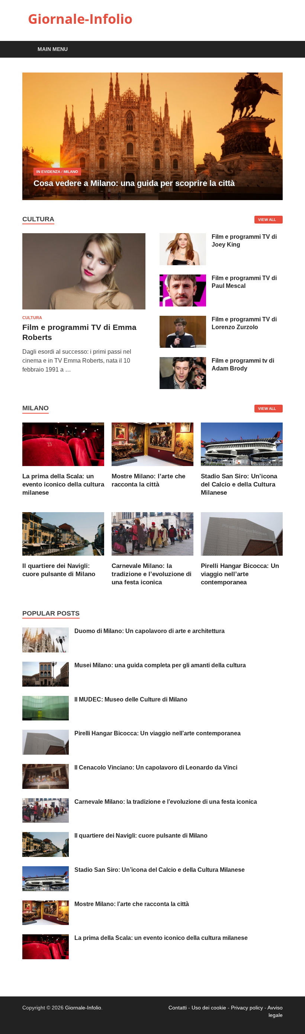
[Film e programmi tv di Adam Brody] (183, 361)
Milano (71, 172)
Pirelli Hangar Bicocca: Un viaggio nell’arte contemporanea (240, 574)
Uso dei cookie (209, 1008)
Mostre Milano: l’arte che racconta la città (131, 904)
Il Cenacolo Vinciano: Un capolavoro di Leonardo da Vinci (155, 767)
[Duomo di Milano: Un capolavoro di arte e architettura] (45, 632)
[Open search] (275, 49)
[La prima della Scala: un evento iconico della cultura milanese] (63, 444)
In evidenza (48, 172)
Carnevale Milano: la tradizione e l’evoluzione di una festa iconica (152, 574)
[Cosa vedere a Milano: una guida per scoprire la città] (152, 136)
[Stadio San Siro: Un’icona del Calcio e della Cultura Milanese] (242, 444)
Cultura (32, 317)
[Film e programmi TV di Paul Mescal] (183, 279)
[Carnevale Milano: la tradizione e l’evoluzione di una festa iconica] (152, 533)
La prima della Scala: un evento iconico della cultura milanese (63, 484)
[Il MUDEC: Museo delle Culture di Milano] (45, 700)
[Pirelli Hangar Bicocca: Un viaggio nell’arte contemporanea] (242, 533)
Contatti (177, 1008)
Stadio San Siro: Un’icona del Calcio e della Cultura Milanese (239, 484)
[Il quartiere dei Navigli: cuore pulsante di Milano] (63, 533)
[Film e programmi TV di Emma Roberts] (83, 237)
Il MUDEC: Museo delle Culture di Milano (130, 699)
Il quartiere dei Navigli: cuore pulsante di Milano (141, 835)
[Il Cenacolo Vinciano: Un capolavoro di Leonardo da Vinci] (45, 768)
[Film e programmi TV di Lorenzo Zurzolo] (183, 320)
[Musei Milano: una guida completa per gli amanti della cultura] (45, 666)
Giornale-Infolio (80, 19)
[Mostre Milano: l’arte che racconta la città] (152, 444)
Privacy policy (247, 1008)
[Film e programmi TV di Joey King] (183, 237)
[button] (271, 136)
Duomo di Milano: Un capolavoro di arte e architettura (149, 631)
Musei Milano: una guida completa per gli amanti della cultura (160, 665)
